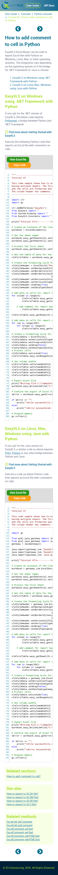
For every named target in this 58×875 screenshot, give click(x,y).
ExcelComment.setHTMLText (23, 836)
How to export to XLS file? (22, 804)
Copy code (20, 165)
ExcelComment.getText (20, 832)
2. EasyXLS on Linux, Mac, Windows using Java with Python (30, 86)
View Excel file (18, 159)
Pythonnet (11, 120)
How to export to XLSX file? (22, 793)
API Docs (49, 5)
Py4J (8, 453)
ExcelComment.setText (20, 829)
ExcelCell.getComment (20, 825)
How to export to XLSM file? (23, 797)
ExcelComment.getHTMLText (23, 839)
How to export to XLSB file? (22, 801)
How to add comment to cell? (24, 776)
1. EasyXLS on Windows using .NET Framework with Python (30, 79)
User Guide (32, 5)
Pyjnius (16, 453)
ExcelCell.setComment (19, 822)
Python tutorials (43, 13)
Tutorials (26, 13)
